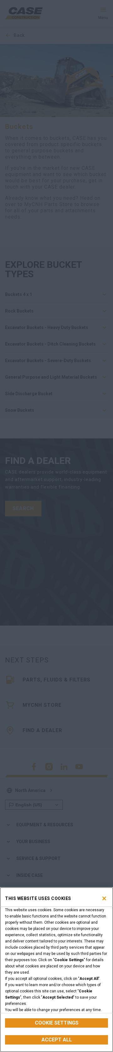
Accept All (56, 1040)
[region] (56, 969)
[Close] (104, 898)
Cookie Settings (56, 1023)
